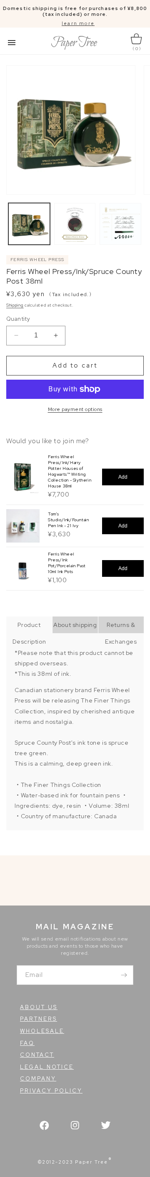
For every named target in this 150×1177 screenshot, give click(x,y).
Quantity (18, 318)
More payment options (75, 409)
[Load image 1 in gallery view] (29, 224)
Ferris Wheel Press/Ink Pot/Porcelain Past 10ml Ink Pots (67, 562)
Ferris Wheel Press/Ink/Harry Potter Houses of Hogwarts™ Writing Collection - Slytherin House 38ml (69, 471)
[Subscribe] (124, 975)
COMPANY (38, 1078)
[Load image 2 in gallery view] (75, 224)
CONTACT (37, 1054)
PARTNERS (38, 1018)
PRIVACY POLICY (51, 1090)
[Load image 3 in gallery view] (120, 224)
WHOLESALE (42, 1031)
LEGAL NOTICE (47, 1066)
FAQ (27, 1043)
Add (123, 477)
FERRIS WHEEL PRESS (37, 259)
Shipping (15, 305)
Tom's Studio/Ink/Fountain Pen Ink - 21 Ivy (68, 519)
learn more (78, 23)
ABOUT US (39, 1007)
